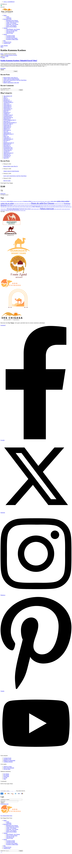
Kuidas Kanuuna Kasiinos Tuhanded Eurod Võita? (19, 60)
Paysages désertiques (13, 208)
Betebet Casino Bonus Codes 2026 (11, 82)
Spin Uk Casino (6, 81)
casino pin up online (7, 203)
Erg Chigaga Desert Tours (6, 815)
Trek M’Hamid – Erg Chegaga (13, 834)
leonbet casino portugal (18, 206)
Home (2, 53)
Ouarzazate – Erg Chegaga (12, 829)
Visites (7, 821)
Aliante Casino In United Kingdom (11, 78)
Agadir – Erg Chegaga (11, 828)
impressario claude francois (33, 205)
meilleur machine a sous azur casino (46, 206)
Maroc (33, 206)
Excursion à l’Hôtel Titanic (12, 844)
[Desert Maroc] (11, 225)
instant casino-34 (41, 205)
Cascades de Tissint (10, 842)
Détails (4, 820)
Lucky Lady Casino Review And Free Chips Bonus (14, 80)
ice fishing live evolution (17, 205)
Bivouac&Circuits (7, 824)
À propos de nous (7, 847)
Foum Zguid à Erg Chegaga (12, 826)
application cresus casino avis (18, 201)
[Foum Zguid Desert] (18, 278)
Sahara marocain (47, 208)
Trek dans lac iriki (10, 836)
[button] (3, 193)
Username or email (5, 799)
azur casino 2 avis (35, 201)
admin (3, 57)
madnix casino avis (29, 206)
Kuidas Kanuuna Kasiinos (11, 55)
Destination (8, 823)
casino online (53, 201)
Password (3, 801)
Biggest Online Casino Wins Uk (10, 77)
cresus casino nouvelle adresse (19, 203)
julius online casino (4, 206)
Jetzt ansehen (53, 205)
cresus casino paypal (27, 203)
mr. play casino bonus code (67, 206)
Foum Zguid (9, 205)
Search (2, 69)
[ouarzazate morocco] (10, 235)
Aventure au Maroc (27, 201)
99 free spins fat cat (4, 201)
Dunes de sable (37, 203)
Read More (3, 68)
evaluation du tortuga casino (59, 203)
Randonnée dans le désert (25, 208)
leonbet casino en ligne (11, 206)
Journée (5, 839)
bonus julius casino (41, 201)
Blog (4, 845)
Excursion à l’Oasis (10, 840)
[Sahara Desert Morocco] (18, 310)
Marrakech (38, 206)
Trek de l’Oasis (9, 838)
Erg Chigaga (49, 203)
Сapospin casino (22, 210)
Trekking (5, 833)
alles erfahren (10, 201)
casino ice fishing (47, 201)
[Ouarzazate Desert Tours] (18, 254)
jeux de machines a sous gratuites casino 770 (63, 205)
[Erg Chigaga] (11, 287)
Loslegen (24, 206)
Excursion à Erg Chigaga (11, 843)
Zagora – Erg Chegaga (11, 830)
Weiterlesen (7, 210)
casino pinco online (63, 201)
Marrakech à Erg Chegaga (12, 825)
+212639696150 (4, 786)
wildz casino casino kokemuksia (14, 210)
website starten (3, 210)
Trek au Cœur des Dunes (11, 835)
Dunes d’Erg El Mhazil (11, 831)
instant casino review (47, 205)
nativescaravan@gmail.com (7, 788)
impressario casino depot (25, 205)
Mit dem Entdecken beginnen (57, 206)
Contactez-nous (6, 848)
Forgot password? (5, 804)
